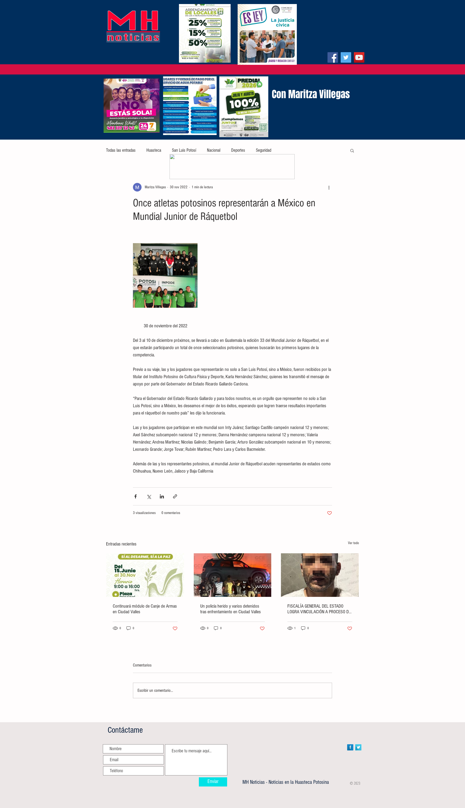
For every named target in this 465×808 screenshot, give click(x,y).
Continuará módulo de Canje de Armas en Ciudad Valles (145, 609)
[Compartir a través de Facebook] (135, 496)
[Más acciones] (329, 187)
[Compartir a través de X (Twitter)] (148, 496)
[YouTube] (359, 57)
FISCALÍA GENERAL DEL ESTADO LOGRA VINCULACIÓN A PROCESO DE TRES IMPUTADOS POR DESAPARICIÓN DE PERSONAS (319, 609)
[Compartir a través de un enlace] (175, 496)
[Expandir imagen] (165, 275)
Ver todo (353, 543)
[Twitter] (346, 57)
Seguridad (263, 150)
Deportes (238, 150)
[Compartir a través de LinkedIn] (161, 496)
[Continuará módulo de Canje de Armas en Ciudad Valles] (145, 575)
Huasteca (153, 150)
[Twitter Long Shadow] (358, 747)
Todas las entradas (121, 150)
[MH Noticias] (332, 57)
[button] (352, 150)
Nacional (213, 150)
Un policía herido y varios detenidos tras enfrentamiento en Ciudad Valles (230, 609)
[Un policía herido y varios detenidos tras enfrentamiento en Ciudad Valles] (233, 575)
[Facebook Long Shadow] (350, 747)
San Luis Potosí (184, 150)
